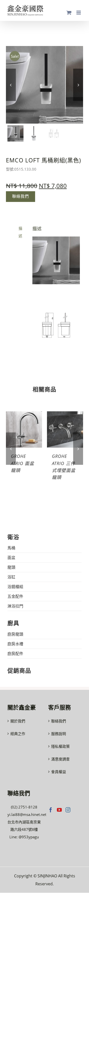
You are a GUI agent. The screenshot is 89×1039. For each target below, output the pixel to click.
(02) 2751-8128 (24, 806)
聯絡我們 (58, 720)
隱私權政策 (60, 746)
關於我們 (17, 720)
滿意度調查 (60, 758)
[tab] (16, 232)
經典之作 (17, 733)
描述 (20, 232)
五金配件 (15, 596)
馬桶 (11, 548)
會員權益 (58, 771)
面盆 (11, 557)
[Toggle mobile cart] (69, 12)
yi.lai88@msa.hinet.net (26, 814)
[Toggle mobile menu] (79, 12)
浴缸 (11, 577)
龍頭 (11, 567)
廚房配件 (15, 653)
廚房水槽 (15, 644)
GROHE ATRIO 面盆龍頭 (22, 463)
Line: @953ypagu (24, 836)
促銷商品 (19, 670)
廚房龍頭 (15, 634)
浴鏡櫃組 (15, 586)
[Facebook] (50, 809)
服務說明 (58, 733)
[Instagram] (68, 809)
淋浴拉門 (15, 606)
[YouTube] (59, 809)
